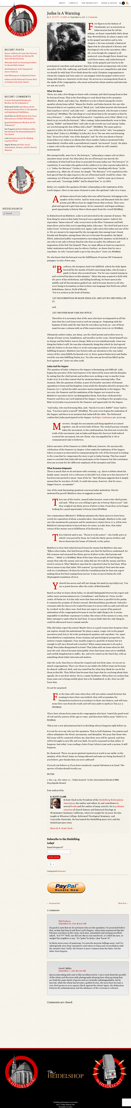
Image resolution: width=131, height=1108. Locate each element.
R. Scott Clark (58, 17)
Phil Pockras (64, 921)
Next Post (123, 903)
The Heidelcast (89, 3)
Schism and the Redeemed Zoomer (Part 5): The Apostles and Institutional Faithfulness (21, 109)
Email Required (55, 847)
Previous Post (53, 903)
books (74, 806)
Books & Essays (109, 3)
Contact (73, 3)
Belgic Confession (103, 417)
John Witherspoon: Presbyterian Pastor (20, 75)
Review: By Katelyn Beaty (21, 56)
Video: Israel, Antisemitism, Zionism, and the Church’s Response (21, 147)
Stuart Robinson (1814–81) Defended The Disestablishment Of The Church (20, 131)
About (62, 3)
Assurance (61, 871)
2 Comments (92, 17)
